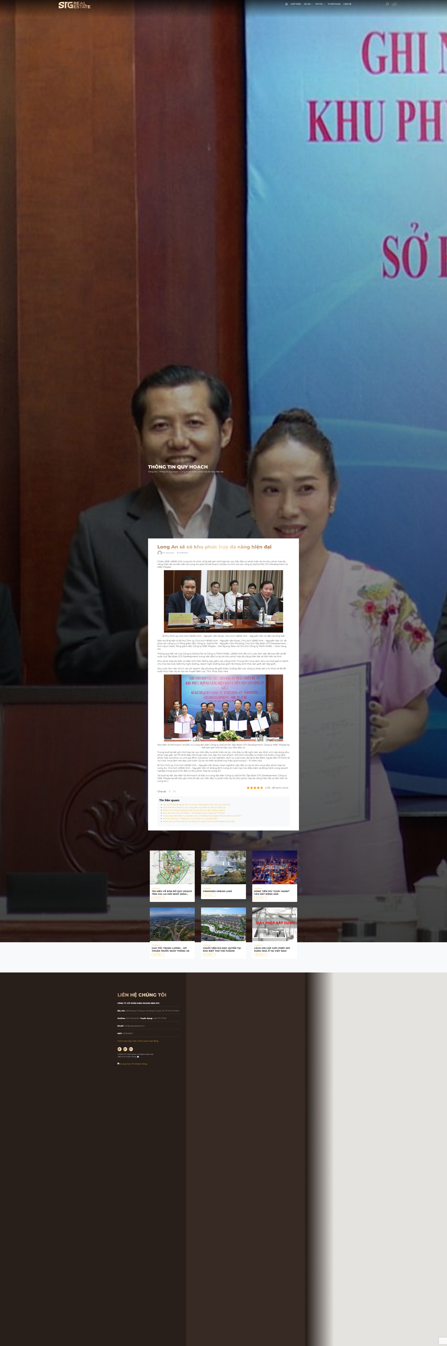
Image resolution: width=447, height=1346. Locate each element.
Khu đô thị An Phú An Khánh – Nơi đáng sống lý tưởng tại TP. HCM (194, 813)
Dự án (307, 4)
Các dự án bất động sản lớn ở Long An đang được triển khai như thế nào (196, 805)
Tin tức (319, 4)
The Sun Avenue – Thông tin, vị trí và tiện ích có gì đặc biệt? (190, 819)
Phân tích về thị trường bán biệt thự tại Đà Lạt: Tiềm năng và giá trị (194, 810)
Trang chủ (152, 472)
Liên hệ (347, 4)
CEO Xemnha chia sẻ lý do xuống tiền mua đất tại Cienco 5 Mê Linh (194, 807)
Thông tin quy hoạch (169, 472)
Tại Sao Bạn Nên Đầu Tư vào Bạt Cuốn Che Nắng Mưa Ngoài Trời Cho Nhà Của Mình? (202, 816)
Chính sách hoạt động (148, 1041)
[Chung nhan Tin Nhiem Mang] (132, 1064)
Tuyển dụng (334, 4)
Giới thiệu (296, 4)
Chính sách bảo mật (126, 1041)
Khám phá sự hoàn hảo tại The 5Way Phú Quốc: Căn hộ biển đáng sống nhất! (199, 821)
